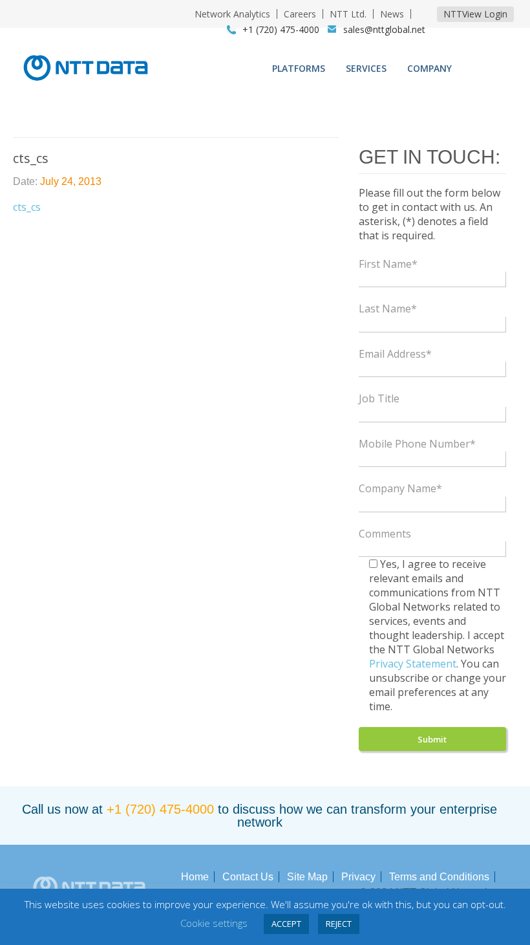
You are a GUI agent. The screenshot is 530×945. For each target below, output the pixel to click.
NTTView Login (475, 14)
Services (366, 68)
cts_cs (27, 207)
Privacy (358, 876)
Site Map (307, 876)
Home (195, 876)
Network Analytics (232, 14)
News (392, 14)
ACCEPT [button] (286, 923)
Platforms (298, 68)
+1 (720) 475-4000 (160, 809)
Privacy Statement (412, 664)
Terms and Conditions (439, 876)
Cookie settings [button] (214, 923)
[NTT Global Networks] (85, 85)
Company (429, 68)
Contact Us (247, 876)
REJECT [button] (339, 923)
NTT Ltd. (348, 14)
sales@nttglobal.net (384, 29)
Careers (300, 14)
